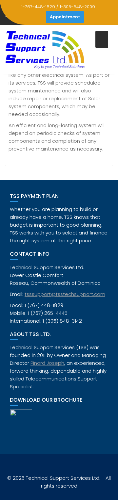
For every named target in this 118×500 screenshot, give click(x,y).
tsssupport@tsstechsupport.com (65, 294)
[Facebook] (39, 17)
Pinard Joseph (47, 363)
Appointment (65, 17)
